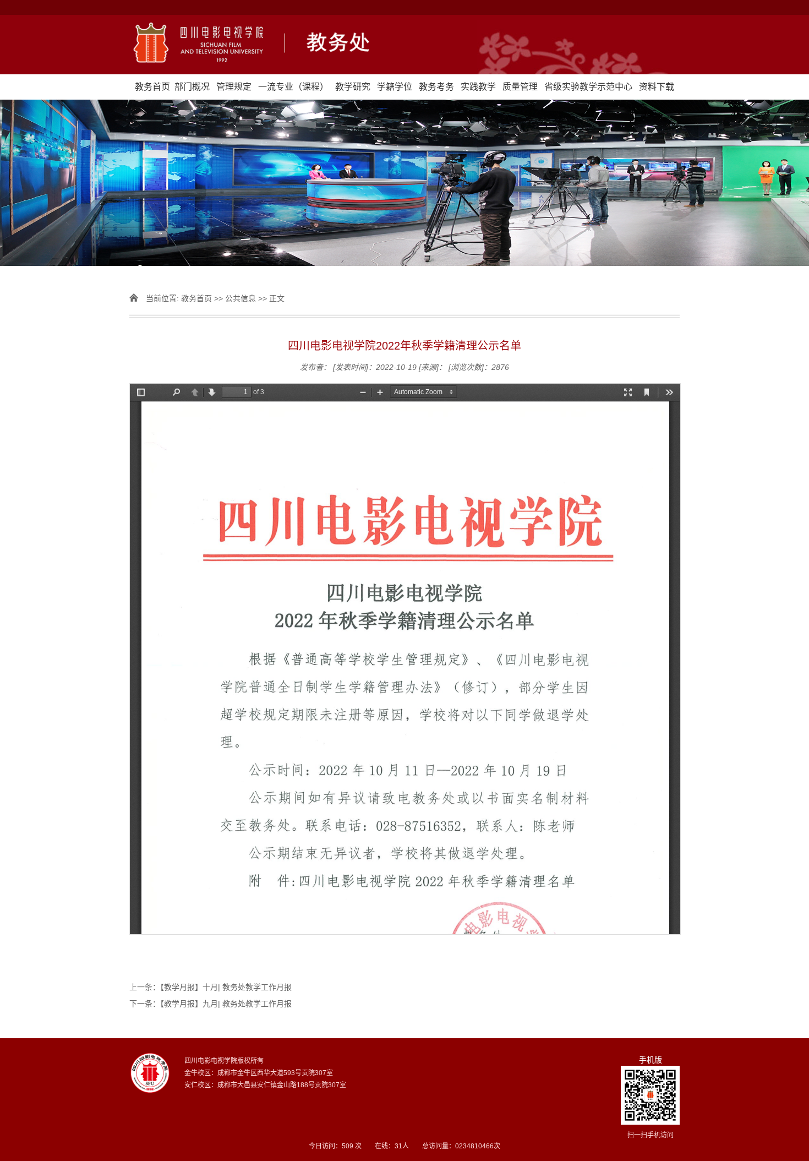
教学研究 (352, 86)
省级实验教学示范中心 (588, 86)
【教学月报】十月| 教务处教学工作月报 (226, 987)
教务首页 (152, 86)
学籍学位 (394, 86)
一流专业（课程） (293, 86)
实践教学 (478, 86)
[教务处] (404, 44)
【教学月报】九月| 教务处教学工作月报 (226, 1003)
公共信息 (240, 298)
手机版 (650, 1059)
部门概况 (192, 86)
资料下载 (656, 86)
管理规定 (234, 86)
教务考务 (436, 86)
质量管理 (520, 86)
